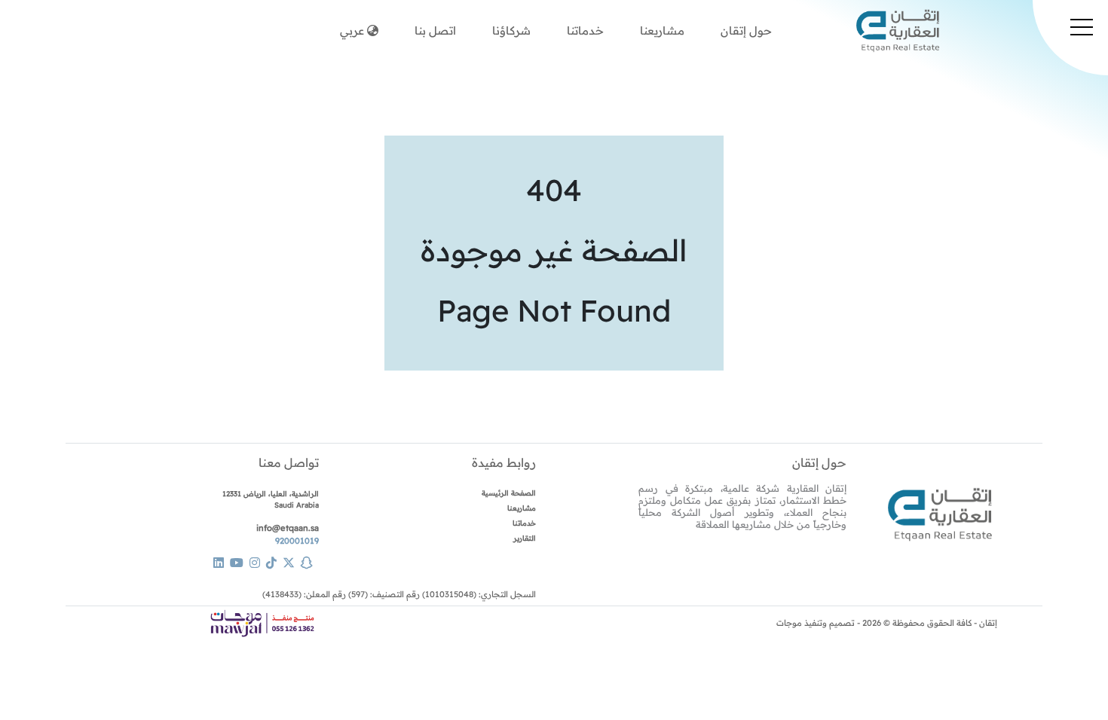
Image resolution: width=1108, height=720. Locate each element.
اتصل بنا (435, 30)
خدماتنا (585, 30)
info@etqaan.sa (287, 528)
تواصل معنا (289, 462)
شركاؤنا (511, 30)
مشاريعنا (662, 30)
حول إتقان (819, 462)
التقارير (524, 537)
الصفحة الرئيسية (509, 492)
